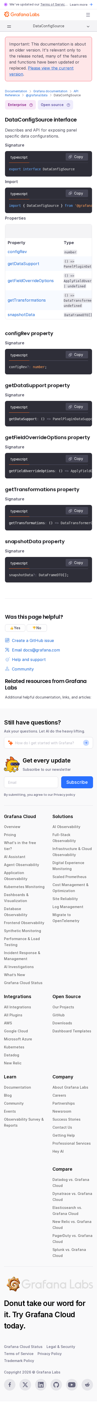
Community (14, 1103)
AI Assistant (14, 857)
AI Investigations (19, 967)
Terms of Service (53, 4)
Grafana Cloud (50, 1314)
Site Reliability (65, 899)
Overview (12, 827)
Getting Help (63, 1135)
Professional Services (71, 1143)
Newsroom (61, 1111)
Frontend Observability (24, 923)
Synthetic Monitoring (22, 931)
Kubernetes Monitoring (24, 887)
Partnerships (63, 1103)
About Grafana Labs (70, 1087)
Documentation (16, 91)
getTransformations (27, 300)
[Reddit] (87, 1385)
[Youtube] (71, 1385)
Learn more (79, 5)
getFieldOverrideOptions (31, 280)
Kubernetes (14, 1047)
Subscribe (77, 782)
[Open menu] (88, 15)
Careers (59, 1095)
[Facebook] (9, 1385)
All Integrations (17, 1007)
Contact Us (62, 1127)
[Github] (56, 1385)
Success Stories (66, 1119)
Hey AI (58, 1151)
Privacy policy (64, 795)
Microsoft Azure (18, 1039)
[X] (25, 1385)
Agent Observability (21, 865)
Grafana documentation (50, 91)
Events (10, 1111)
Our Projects (63, 1007)
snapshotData (21, 314)
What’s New (14, 975)
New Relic (12, 1063)
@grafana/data (37, 95)
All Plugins (13, 1015)
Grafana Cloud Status (23, 983)
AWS (8, 1023)
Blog (8, 1095)
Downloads (62, 1023)
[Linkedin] (41, 1385)
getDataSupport (23, 263)
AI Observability (66, 827)
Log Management (67, 907)
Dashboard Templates (71, 1031)
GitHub (58, 1015)
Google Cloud (16, 1031)
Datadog (11, 1055)
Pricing (10, 835)
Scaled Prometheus (69, 877)
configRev (17, 251)
